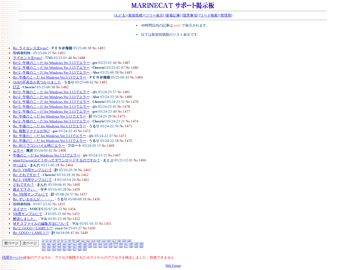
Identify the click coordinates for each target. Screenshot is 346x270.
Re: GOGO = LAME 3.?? (31, 233)
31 (95, 243)
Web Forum (173, 266)
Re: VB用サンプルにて (30, 194)
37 (126, 243)
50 (90, 246)
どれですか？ (23, 185)
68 (79, 249)
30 (90, 243)
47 (74, 246)
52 (100, 246)
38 (131, 243)
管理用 (226, 15)
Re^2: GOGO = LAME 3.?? (32, 228)
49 (85, 246)
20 (129, 240)
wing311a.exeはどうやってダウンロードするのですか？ (56, 160)
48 (79, 246)
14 (98, 240)
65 (64, 249)
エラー (18, 150)
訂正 (16, 87)
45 (64, 246)
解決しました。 (25, 219)
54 (110, 246)
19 (124, 240)
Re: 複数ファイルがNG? (31, 131)
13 (93, 240)
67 (74, 249)
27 (74, 243)
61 (43, 249)
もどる (120, 15)
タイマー (20, 209)
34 (110, 243)
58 (131, 246)
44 (59, 246)
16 (108, 240)
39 (136, 243)
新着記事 (173, 15)
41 (43, 246)
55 (115, 246)
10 (77, 240)
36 (120, 243)
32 (100, 243)
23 (54, 243)
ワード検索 (209, 15)
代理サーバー (12, 257)
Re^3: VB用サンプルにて (32, 170)
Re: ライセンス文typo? (30, 48)
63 (54, 249)
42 (49, 246)
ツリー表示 (154, 15)
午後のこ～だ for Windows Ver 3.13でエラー (46, 155)
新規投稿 (135, 15)
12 (88, 240)
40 (141, 243)
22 (49, 243)
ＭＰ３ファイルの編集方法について (41, 224)
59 (136, 246)
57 (126, 246)
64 (59, 249)
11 (83, 240)
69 (85, 249)
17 (113, 240)
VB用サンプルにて (27, 214)
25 (64, 243)
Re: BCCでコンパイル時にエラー (39, 146)
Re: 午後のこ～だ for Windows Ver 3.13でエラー (49, 77)
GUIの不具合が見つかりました (37, 82)
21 (43, 243)
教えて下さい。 (25, 189)
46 (69, 246)
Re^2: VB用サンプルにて (32, 180)
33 (105, 243)
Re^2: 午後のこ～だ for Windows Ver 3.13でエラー (51, 63)
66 (69, 249)
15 (103, 240)
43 (54, 246)
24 (59, 243)
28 (79, 243)
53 (105, 246)
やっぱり (20, 165)
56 (120, 246)
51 (95, 246)
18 (119, 240)
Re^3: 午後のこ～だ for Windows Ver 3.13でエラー (51, 92)
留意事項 (190, 15)
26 (69, 243)
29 (85, 243)
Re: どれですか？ (26, 175)
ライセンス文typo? (27, 58)
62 (49, 249)
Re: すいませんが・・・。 (33, 199)
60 (141, 246)
